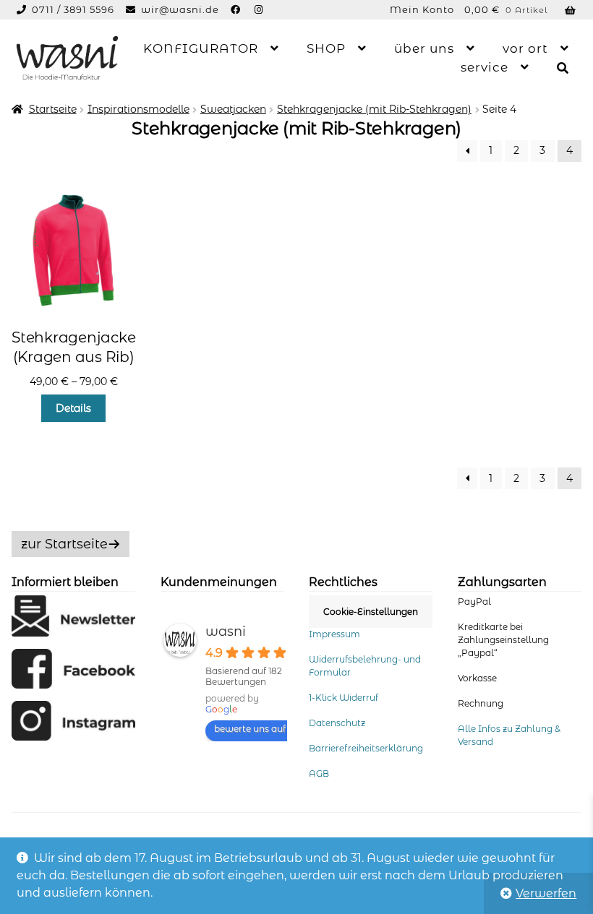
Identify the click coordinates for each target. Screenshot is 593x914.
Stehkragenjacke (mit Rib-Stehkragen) (374, 109)
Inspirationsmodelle (138, 109)
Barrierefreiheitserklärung (366, 748)
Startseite (53, 109)
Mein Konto (422, 9)
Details (73, 408)
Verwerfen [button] (546, 893)
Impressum (334, 634)
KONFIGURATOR (200, 48)
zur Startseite (64, 544)
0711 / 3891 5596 (74, 9)
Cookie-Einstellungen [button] (370, 611)
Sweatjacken (233, 109)
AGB (319, 773)
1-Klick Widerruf (343, 697)
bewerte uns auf (250, 728)
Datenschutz (337, 722)
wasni (225, 631)
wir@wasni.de (180, 9)
